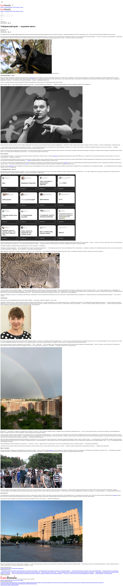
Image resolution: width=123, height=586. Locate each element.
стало (26, 163)
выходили (51, 450)
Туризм (21, 7)
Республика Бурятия (5, 582)
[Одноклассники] (3, 23)
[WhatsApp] (10, 23)
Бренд (10, 568)
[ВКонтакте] (1, 23)
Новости (2, 7)
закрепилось (55, 155)
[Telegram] (5, 23)
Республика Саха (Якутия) (41, 582)
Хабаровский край (5, 568)
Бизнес (11, 7)
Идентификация (19, 568)
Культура (18, 7)
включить (32, 77)
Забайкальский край (30, 582)
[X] (6, 23)
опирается (11, 166)
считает (29, 160)
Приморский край (67, 582)
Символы (14, 568)
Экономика (7, 7)
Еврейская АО (50, 582)
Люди (14, 7)
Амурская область (22, 582)
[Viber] (8, 23)
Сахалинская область (76, 582)
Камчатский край (93, 582)
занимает (115, 495)
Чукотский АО (100, 582)
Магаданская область (58, 582)
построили (66, 162)
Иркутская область (14, 582)
